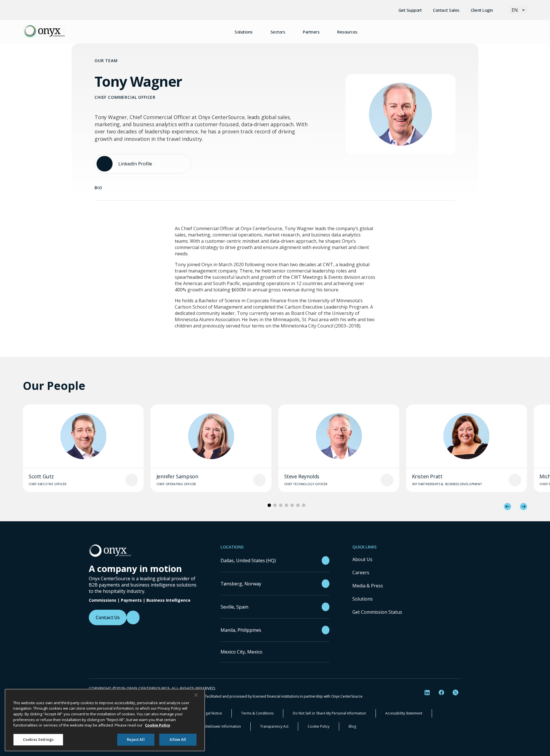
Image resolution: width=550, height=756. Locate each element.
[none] (518, 10)
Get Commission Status (377, 612)
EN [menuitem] (515, 10)
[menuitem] (518, 10)
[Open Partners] (324, 31)
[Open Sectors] (290, 31)
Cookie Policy (318, 726)
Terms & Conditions (257, 713)
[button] (507, 506)
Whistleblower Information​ (219, 726)
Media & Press (367, 586)
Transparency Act (274, 726)
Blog (352, 726)
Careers (360, 572)
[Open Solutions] (257, 31)
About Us (362, 559)
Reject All (135, 739)
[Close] (196, 695)
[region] (105, 720)
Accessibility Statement (403, 713)
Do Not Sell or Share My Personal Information (329, 713)
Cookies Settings (38, 739)
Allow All (178, 739)
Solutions (362, 599)
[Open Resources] (362, 31)
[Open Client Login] (498, 10)
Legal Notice (212, 713)
